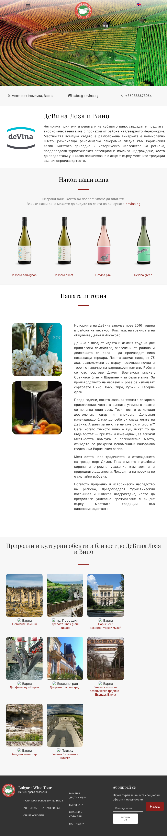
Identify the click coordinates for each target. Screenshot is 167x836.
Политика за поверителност (43, 800)
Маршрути (76, 805)
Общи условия (33, 815)
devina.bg (133, 204)
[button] (27, 5)
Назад (155, 806)
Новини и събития (75, 814)
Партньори (76, 823)
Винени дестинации (78, 795)
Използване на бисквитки (41, 808)
